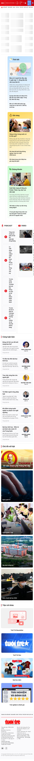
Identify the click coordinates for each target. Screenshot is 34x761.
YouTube (12, 2)
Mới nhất (5, 7)
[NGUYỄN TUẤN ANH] (26, 378)
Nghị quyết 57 (6, 499)
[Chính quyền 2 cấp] (17, 519)
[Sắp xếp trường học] (17, 551)
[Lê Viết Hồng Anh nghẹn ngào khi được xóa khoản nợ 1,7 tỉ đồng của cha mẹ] (5, 260)
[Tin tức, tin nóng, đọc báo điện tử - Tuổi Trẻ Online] (2, 3)
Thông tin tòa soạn (5, 741)
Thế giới (21, 7)
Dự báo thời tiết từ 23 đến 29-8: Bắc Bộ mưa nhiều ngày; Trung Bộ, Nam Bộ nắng (18, 97)
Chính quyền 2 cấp (7, 532)
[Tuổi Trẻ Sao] (17, 643)
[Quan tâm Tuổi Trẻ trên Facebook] (6, 748)
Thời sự (17, 7)
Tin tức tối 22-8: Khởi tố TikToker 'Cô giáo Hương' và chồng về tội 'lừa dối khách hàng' (11, 317)
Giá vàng (16, 115)
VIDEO (23, 226)
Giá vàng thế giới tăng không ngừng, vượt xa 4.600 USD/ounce (17, 153)
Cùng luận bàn (8, 337)
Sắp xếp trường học (8, 565)
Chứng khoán (17, 169)
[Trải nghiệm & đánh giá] (17, 693)
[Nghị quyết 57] (17, 486)
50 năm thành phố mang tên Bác (17, 466)
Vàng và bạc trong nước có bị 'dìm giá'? (17, 135)
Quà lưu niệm (17, 680)
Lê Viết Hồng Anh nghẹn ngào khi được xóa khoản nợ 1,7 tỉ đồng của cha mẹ (10, 260)
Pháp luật (26, 7)
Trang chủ (3, 714)
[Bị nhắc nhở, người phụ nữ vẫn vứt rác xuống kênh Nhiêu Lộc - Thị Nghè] (26, 234)
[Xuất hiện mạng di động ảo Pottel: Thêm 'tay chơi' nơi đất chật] (20, 179)
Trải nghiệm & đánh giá (17, 705)
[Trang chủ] (2, 7)
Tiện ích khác (8, 605)
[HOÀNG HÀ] (26, 395)
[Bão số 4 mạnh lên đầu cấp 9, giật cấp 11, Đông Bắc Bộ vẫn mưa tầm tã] (20, 69)
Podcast (7, 2)
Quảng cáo (21, 3)
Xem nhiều (10, 7)
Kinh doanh (31, 7)
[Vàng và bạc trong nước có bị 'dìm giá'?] (20, 125)
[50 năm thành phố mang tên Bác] (17, 459)
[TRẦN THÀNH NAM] (26, 345)
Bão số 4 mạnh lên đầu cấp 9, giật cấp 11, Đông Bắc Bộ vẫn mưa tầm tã (18, 80)
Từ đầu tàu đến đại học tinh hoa (10, 360)
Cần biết (17, 3)
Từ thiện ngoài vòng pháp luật (11, 393)
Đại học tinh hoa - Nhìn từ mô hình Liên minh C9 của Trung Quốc (11, 429)
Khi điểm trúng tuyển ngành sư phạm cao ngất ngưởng (10, 410)
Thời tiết (16, 60)
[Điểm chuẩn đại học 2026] (17, 584)
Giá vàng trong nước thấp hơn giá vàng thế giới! (17, 160)
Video (14, 7)
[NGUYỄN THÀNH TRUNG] (26, 430)
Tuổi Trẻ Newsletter (17, 630)
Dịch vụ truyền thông (21, 735)
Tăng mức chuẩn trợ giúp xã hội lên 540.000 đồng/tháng (12, 236)
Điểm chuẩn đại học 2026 (9, 598)
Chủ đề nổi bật (8, 446)
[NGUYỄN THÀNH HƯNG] (26, 362)
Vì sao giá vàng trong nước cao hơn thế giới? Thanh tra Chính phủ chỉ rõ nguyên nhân (18, 213)
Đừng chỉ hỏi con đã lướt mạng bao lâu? (10, 343)
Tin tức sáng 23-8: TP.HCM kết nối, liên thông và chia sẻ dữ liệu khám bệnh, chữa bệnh (11, 290)
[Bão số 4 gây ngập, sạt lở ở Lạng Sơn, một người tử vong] (26, 267)
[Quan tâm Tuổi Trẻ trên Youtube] (2, 748)
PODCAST (8, 226)
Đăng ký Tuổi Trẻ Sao (29, 3)
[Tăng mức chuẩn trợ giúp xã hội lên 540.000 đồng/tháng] (5, 236)
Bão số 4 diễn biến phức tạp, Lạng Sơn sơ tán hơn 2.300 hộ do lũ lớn (17, 105)
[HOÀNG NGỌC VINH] (26, 411)
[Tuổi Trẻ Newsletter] (17, 618)
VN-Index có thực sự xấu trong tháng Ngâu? (18, 206)
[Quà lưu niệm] (17, 668)
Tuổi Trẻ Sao (17, 655)
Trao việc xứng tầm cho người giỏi (10, 376)
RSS (19, 738)
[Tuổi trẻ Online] (13, 722)
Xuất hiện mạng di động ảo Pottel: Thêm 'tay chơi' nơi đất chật (18, 190)
